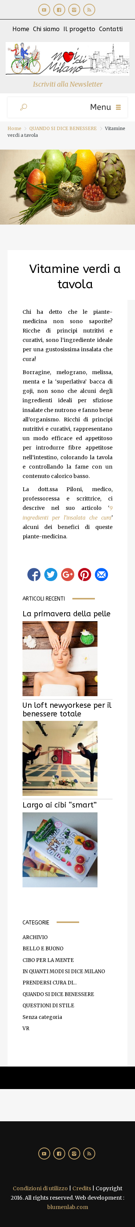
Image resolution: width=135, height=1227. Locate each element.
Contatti (111, 29)
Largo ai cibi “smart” (59, 805)
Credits (81, 1188)
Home (20, 29)
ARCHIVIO (35, 937)
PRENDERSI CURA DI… (49, 983)
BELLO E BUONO (42, 948)
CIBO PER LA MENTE (48, 960)
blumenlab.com (67, 1207)
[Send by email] (101, 574)
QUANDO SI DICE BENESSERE (63, 128)
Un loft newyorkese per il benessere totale (66, 709)
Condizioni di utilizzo (40, 1188)
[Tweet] (50, 574)
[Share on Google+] (67, 574)
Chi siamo (46, 29)
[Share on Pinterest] (84, 574)
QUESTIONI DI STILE (48, 1005)
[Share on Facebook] (33, 574)
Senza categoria (42, 1017)
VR (25, 1028)
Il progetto (79, 29)
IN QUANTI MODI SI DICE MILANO (63, 971)
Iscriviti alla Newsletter (67, 84)
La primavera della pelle (66, 614)
